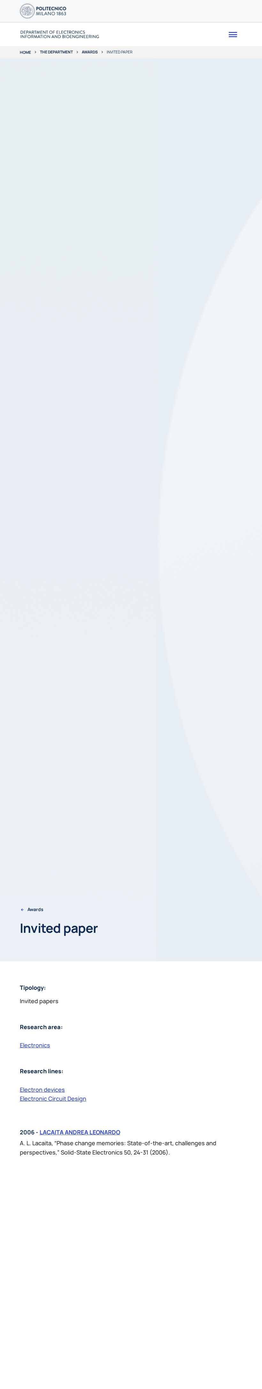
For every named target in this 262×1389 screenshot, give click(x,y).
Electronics (35, 1045)
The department (56, 52)
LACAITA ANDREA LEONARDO (80, 1132)
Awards (90, 52)
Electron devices (42, 1089)
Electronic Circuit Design (53, 1098)
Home (25, 52)
